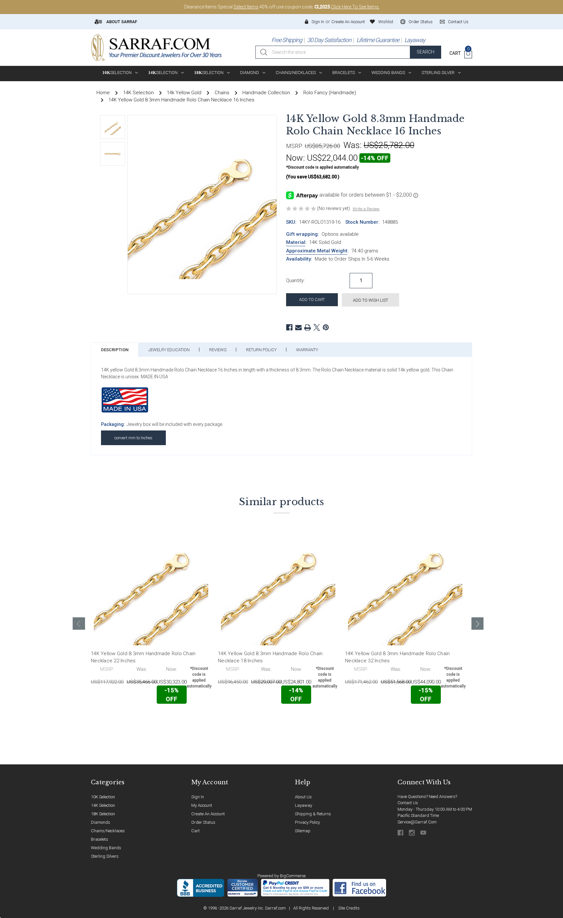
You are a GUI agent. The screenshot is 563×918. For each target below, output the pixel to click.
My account (201, 805)
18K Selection (103, 813)
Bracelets (343, 72)
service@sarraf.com (417, 822)
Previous (78, 623)
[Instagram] (412, 832)
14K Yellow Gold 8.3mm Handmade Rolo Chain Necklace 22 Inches (143, 657)
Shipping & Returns (313, 813)
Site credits (349, 908)
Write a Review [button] (366, 208)
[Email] (298, 327)
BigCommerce (293, 875)
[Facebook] (289, 327)
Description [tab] (114, 349)
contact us (458, 21)
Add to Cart (120, 717)
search (425, 51)
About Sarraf (121, 21)
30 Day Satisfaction (329, 40)
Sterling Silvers (105, 856)
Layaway (414, 40)
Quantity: (295, 280)
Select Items (246, 6)
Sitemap (302, 830)
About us (303, 796)
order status (421, 21)
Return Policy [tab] (261, 349)
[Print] (307, 327)
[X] (316, 327)
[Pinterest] (326, 327)
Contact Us (407, 802)
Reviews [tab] (217, 349)
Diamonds (100, 822)
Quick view (190, 717)
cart (195, 830)
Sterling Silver (438, 72)
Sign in (317, 21)
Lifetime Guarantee (377, 40)
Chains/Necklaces (296, 72)
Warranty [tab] (307, 349)
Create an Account (348, 21)
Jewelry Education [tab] (169, 349)
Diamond (249, 72)
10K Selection (103, 796)
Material (295, 242)
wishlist (385, 21)
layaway (303, 805)
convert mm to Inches (133, 437)
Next (477, 623)
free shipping (286, 40)
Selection (117, 72)
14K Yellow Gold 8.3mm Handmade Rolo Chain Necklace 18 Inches (270, 657)
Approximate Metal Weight (316, 251)
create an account (208, 813)
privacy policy (307, 822)
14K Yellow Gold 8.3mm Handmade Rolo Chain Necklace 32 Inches (397, 657)
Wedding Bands (388, 72)
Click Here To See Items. (355, 6)
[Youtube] (423, 832)
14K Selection (103, 805)
